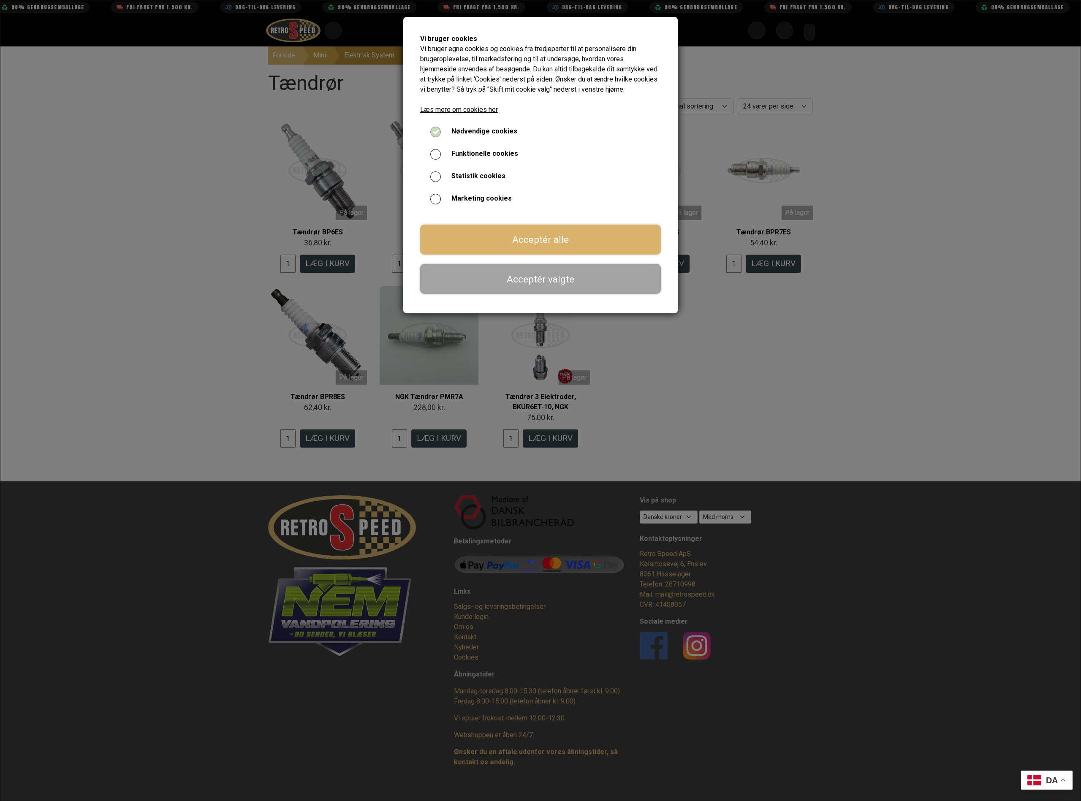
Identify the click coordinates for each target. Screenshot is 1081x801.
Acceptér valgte (540, 279)
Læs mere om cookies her (459, 110)
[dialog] (540, 400)
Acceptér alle (540, 239)
